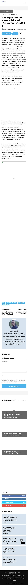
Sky (23, 302)
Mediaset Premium (18, 577)
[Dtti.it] (11, 3)
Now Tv (6, 430)
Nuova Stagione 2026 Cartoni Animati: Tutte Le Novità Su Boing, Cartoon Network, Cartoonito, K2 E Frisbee (10, 519)
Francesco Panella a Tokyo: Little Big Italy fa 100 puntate (13, 452)
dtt (3, 302)
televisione (5, 304)
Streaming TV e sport (8, 577)
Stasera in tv (15, 14)
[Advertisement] (14, 103)
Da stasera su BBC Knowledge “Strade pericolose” (21, 312)
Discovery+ (7, 448)
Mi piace (23, 495)
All (18, 400)
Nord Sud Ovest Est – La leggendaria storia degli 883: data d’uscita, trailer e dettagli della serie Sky (12, 415)
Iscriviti (23, 505)
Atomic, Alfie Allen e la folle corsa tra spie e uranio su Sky (13, 434)
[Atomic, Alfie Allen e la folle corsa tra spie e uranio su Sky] (14, 428)
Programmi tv (8, 11)
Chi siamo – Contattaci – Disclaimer (10, 578)
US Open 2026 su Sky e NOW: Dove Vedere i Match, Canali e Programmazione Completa (9, 530)
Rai (19, 302)
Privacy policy (22, 578)
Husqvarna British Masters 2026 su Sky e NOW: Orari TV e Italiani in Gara (9, 550)
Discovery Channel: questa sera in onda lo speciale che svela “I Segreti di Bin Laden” (7, 312)
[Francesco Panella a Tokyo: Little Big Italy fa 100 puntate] (14, 446)
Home (2, 11)
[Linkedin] (14, 346)
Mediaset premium (11, 302)
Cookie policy (14, 580)
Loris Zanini (11, 29)
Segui (24, 499)
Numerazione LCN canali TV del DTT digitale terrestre (13, 575)
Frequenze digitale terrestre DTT (15, 572)
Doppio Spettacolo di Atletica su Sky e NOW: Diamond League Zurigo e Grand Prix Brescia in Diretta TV (10, 561)
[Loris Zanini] (3, 29)
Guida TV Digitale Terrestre (13, 574)
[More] (20, 33)
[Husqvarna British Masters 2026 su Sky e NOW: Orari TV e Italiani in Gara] (21, 550)
